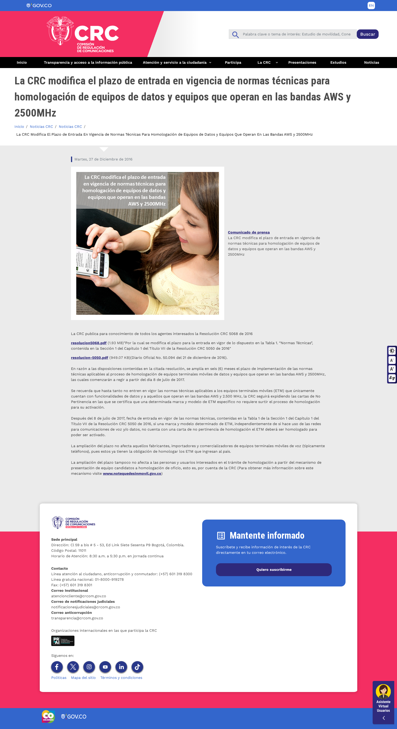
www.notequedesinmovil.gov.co (132, 473)
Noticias (371, 62)
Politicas (58, 677)
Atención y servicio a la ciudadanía (173, 64)
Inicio (22, 62)
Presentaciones (302, 62)
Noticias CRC (41, 126)
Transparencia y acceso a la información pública (88, 62)
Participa (233, 62)
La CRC (261, 64)
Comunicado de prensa (249, 232)
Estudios (338, 62)
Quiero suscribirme (274, 569)
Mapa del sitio (83, 677)
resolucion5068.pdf (89, 343)
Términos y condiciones (121, 677)
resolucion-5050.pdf (89, 357)
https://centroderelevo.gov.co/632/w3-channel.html (392, 378)
